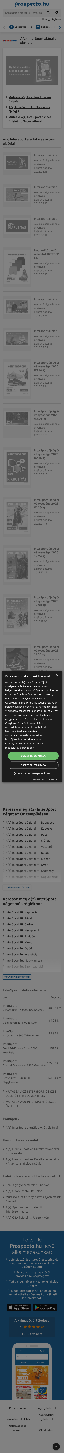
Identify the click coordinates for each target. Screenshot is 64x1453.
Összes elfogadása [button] (33, 755)
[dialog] (32, 726)
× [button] (56, 674)
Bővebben (28, 747)
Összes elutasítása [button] (33, 765)
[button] (32, 773)
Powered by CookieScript (45, 779)
